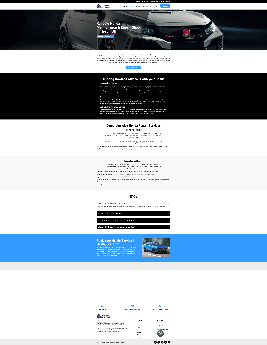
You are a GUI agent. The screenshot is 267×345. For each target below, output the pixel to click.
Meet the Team (140, 325)
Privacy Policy (160, 325)
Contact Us (145, 6)
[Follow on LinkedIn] (158, 342)
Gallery (156, 6)
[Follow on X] (162, 342)
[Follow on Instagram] (165, 342)
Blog (158, 322)
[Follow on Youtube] (169, 342)
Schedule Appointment (104, 36)
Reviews (151, 6)
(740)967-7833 (167, 1)
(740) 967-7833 (102, 309)
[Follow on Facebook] (155, 342)
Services (138, 6)
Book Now (165, 6)
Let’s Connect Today (132, 67)
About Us (125, 6)
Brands (131, 6)
